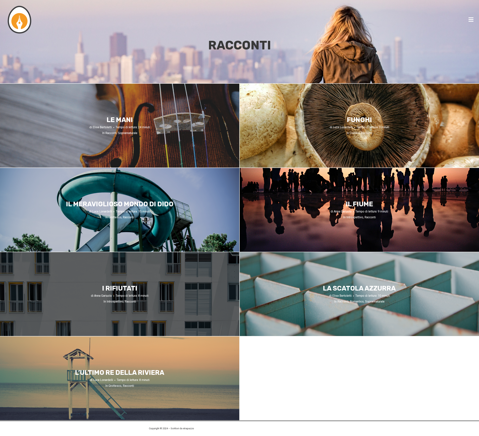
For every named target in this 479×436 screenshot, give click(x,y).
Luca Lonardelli (343, 127)
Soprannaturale (127, 133)
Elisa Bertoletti (102, 127)
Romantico (357, 301)
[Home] (20, 20)
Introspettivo (354, 217)
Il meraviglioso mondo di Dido (119, 204)
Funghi (359, 120)
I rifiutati (119, 288)
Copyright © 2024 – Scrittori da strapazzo (171, 428)
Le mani (120, 120)
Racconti (111, 133)
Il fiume (359, 204)
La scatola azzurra (359, 288)
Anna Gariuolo (343, 211)
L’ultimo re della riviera (119, 372)
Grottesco (115, 217)
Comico (355, 133)
